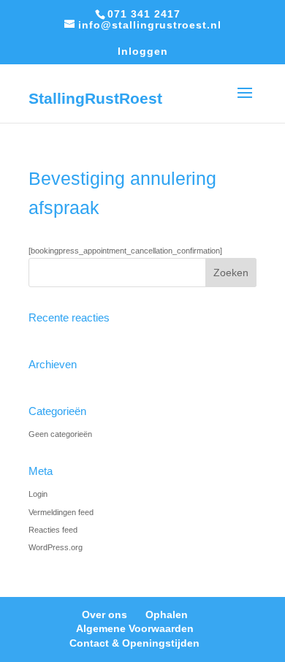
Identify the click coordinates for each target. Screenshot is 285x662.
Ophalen (166, 614)
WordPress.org (55, 547)
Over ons (104, 614)
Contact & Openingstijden (134, 643)
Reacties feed (52, 529)
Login (38, 494)
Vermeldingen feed (61, 512)
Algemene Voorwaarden (135, 628)
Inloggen (143, 51)
